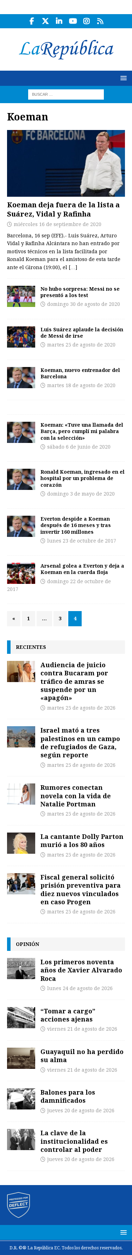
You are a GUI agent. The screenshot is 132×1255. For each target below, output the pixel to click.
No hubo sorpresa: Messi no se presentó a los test (80, 291)
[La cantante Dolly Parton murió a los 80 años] (21, 843)
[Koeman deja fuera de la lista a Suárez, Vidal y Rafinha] (66, 163)
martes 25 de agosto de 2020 (81, 345)
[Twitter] (45, 21)
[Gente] (21, 337)
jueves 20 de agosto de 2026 (80, 1110)
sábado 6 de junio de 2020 (79, 447)
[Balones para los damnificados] (21, 1098)
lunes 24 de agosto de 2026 (80, 988)
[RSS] (100, 21)
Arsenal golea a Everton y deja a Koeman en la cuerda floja (82, 568)
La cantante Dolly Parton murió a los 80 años (82, 840)
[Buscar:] (66, 94)
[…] (73, 267)
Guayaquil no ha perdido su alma (82, 1055)
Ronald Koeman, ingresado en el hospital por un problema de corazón (82, 478)
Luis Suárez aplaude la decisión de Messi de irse (81, 332)
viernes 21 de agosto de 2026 (82, 1029)
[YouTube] (73, 21)
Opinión (27, 944)
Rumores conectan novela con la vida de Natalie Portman (75, 795)
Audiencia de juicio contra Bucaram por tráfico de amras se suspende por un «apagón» (74, 681)
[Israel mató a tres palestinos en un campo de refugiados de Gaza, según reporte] (21, 736)
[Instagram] (87, 21)
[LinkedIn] (59, 21)
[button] (122, 77)
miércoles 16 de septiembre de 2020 (57, 224)
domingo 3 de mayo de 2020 (81, 494)
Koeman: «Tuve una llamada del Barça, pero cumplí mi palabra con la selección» (81, 431)
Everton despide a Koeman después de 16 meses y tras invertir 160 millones (75, 525)
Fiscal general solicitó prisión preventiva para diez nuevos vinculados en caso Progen (80, 889)
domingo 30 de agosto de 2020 (83, 304)
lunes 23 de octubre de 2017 (81, 541)
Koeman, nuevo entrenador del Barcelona (80, 373)
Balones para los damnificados (67, 1096)
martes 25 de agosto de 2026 (81, 708)
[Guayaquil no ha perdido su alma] (21, 1058)
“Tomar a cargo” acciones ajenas (67, 1015)
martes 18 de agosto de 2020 (81, 385)
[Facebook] (32, 21)
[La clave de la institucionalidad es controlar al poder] (21, 1139)
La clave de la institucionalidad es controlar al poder (74, 1141)
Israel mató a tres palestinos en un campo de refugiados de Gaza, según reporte (80, 742)
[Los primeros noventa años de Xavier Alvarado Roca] (21, 968)
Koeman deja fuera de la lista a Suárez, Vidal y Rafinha (63, 209)
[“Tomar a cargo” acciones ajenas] (21, 1017)
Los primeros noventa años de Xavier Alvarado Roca (81, 970)
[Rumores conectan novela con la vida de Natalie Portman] (21, 794)
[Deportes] (21, 296)
